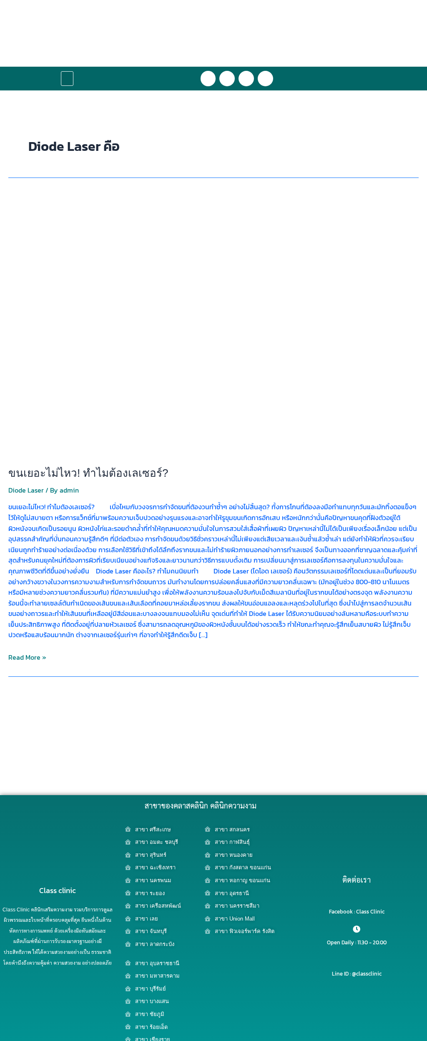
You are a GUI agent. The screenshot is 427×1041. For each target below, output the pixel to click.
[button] (67, 78)
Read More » (27, 657)
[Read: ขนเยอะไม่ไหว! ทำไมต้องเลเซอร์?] (213, 325)
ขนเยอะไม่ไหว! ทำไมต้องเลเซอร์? (88, 473)
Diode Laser (26, 490)
